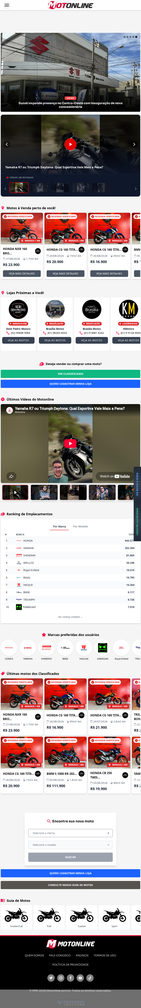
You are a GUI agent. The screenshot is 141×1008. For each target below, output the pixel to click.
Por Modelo (80, 526)
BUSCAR (70, 857)
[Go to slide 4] (133, 37)
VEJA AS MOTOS (18, 340)
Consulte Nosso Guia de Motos (70, 885)
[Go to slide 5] (136, 37)
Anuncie (82, 955)
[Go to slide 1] (124, 37)
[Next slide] (136, 72)
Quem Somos (34, 955)
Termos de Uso (105, 955)
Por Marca (59, 526)
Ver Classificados (70, 374)
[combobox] (70, 833)
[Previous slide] (5, 72)
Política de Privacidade (70, 964)
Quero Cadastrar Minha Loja (71, 383)
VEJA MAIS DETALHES (22, 273)
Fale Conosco (60, 955)
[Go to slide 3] (130, 37)
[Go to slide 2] (127, 37)
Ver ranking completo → (70, 616)
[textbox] (44, 833)
